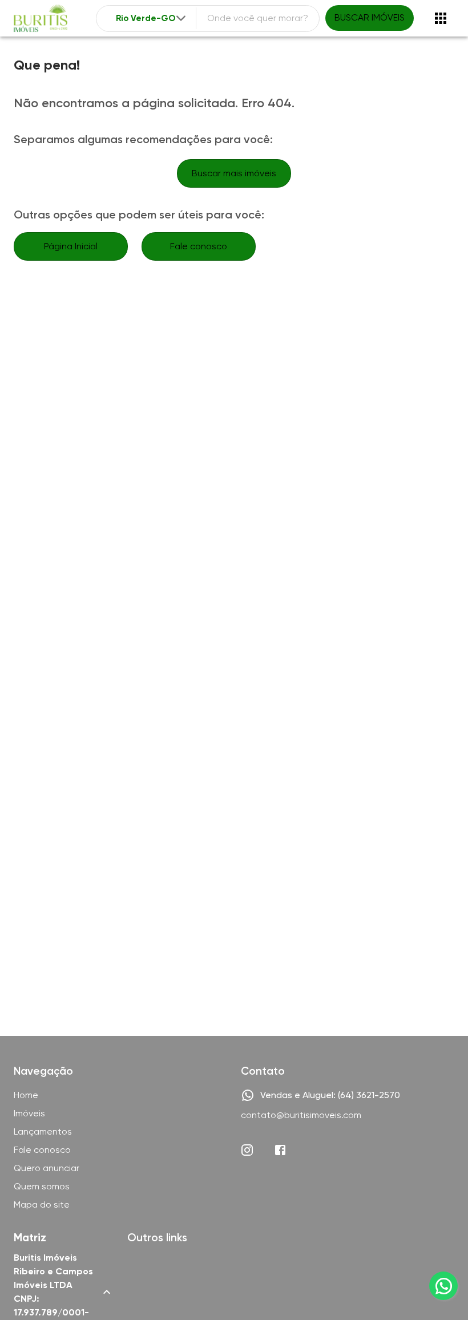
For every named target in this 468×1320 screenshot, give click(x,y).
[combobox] (152, 18)
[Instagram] (247, 1150)
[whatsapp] (443, 1286)
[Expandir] (181, 18)
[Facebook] (280, 1150)
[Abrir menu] (441, 18)
